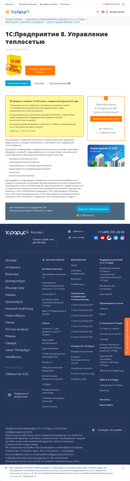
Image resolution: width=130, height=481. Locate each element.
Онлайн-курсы (78, 284)
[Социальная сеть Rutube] (109, 238)
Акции (74, 265)
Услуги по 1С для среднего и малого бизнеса (51, 331)
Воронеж (12, 274)
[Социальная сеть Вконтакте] (96, 238)
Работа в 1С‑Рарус (109, 379)
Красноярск (13, 301)
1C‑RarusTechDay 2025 (82, 310)
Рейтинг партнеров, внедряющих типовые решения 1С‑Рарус (110, 347)
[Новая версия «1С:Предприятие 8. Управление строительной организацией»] (106, 155)
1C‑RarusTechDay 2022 (82, 326)
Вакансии (104, 390)
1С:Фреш (46, 384)
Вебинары (76, 278)
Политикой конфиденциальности (52, 454)
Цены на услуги (49, 406)
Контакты (65, 4)
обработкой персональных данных (27, 457)
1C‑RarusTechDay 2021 (82, 331)
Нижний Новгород (19, 308)
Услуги (45, 323)
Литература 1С (49, 294)
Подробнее (28, 476)
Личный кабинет (55, 259)
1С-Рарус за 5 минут (109, 328)
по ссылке (11, 464)
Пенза (9, 322)
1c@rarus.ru (107, 128)
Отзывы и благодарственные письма (80, 359)
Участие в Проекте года (82, 373)
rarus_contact (78, 237)
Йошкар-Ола (14, 288)
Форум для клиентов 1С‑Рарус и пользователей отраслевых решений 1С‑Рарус (110, 274)
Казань (10, 294)
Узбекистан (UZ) (16, 374)
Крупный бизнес (50, 348)
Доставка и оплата (49, 4)
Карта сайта (106, 405)
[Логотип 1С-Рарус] (19, 12)
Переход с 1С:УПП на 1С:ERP (23, 131)
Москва (10, 260)
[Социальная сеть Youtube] (102, 238)
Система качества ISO (110, 333)
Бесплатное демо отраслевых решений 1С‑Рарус (52, 302)
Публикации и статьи (111, 303)
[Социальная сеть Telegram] (115, 238)
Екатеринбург (15, 281)
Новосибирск (15, 315)
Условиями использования (41, 470)
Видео (103, 314)
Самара (10, 343)
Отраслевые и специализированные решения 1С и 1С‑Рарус (53, 285)
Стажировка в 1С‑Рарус (111, 385)
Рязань (10, 336)
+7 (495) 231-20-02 (111, 4)
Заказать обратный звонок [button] (40, 70)
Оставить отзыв (78, 379)
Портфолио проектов (81, 368)
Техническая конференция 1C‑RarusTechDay (80, 296)
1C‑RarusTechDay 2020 (82, 337)
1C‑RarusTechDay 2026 (82, 304)
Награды (104, 339)
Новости (104, 308)
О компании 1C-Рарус (111, 323)
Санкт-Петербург (17, 350)
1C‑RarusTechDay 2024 (82, 315)
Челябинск (13, 357)
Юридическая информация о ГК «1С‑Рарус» (29, 428)
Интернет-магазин (28, 4)
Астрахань (13, 267)
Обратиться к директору (112, 370)
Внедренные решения (82, 351)
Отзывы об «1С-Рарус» (83, 346)
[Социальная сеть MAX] (122, 238)
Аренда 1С (47, 362)
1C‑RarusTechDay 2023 (82, 320)
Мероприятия (78, 259)
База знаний (106, 294)
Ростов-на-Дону (16, 329)
